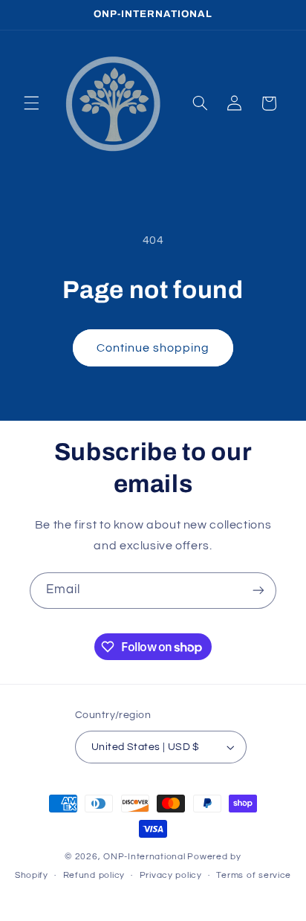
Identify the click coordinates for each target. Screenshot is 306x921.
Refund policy (94, 875)
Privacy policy (171, 875)
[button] (31, 103)
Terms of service (253, 875)
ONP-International (144, 857)
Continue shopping (153, 348)
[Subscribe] (258, 590)
